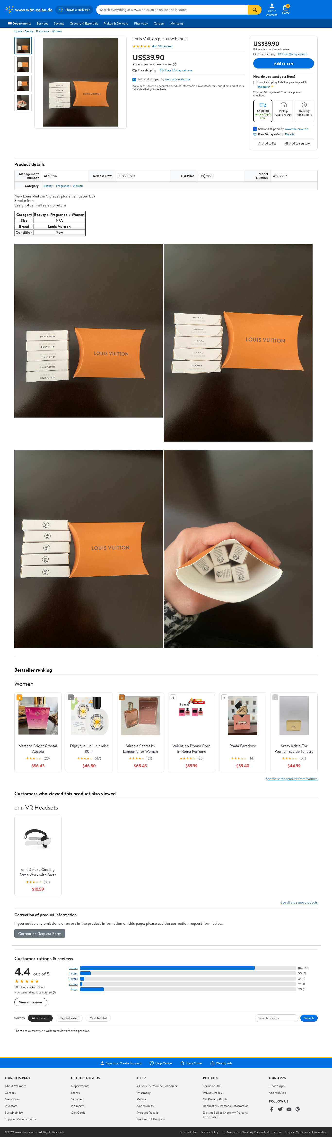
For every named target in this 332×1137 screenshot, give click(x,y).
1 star (74, 989)
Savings (59, 23)
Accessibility (145, 1105)
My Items (176, 23)
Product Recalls (147, 1112)
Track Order (194, 1063)
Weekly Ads (224, 1063)
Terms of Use (212, 1086)
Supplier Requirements (20, 1119)
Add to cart (283, 63)
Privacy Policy (212, 1092)
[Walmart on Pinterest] (297, 1110)
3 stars (73, 979)
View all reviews (31, 1002)
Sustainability (14, 1112)
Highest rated (69, 1018)
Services (42, 23)
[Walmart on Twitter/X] (280, 1110)
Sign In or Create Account (124, 1063)
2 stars (73, 984)
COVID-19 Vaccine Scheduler (157, 1086)
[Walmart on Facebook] (271, 1110)
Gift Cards (78, 1112)
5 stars (73, 968)
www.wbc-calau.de (177, 79)
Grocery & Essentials (84, 23)
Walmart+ (78, 1105)
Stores (75, 1092)
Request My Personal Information (226, 1105)
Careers (159, 23)
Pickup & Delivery (116, 23)
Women (57, 31)
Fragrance (42, 31)
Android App (277, 1092)
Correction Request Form (39, 933)
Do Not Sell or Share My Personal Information (251, 1132)
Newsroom (12, 1099)
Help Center (163, 1063)
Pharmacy (141, 23)
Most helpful (98, 1018)
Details (289, 134)
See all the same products (299, 902)
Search (309, 1018)
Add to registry (299, 143)
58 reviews (165, 46)
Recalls (141, 1099)
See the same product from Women (292, 778)
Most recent (40, 1018)
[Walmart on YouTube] (289, 1110)
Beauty (29, 31)
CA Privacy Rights (215, 1099)
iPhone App (277, 1086)
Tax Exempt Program (151, 1119)
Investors (11, 1105)
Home (18, 31)
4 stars (73, 973)
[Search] (255, 10)
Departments (22, 23)
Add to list (269, 143)
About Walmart (15, 1086)
